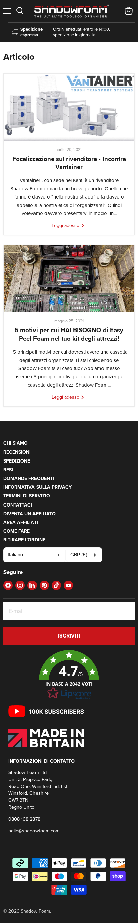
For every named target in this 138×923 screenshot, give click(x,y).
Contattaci (17, 504)
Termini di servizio (26, 495)
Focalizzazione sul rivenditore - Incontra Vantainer (69, 162)
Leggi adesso (66, 225)
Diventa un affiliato (29, 513)
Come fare (16, 531)
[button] (69, 675)
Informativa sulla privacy (37, 487)
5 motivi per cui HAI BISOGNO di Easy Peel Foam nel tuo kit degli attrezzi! (69, 334)
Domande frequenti (28, 478)
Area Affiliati (20, 522)
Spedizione (16, 460)
